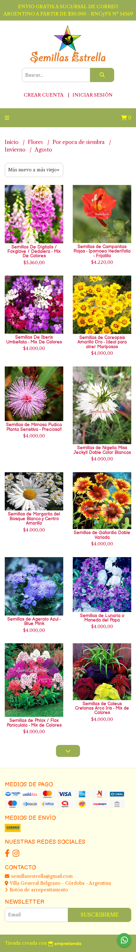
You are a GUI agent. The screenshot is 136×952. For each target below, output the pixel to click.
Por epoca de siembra (79, 142)
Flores (36, 142)
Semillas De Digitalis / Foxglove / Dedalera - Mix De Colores (34, 251)
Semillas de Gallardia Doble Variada (102, 535)
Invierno (16, 149)
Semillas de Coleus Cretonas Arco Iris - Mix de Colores (102, 708)
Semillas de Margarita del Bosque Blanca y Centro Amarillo (34, 518)
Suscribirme (100, 915)
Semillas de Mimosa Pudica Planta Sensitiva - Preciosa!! (34, 427)
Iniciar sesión (92, 95)
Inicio (12, 142)
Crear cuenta (43, 95)
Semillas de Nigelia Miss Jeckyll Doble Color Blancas (102, 450)
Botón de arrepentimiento (38, 890)
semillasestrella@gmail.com (41, 876)
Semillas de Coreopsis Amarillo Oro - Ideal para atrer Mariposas (102, 342)
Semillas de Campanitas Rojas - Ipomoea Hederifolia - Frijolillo (102, 251)
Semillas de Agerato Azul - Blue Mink (34, 621)
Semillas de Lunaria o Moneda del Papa (102, 618)
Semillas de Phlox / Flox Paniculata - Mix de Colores (34, 723)
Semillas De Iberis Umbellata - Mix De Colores (34, 339)
